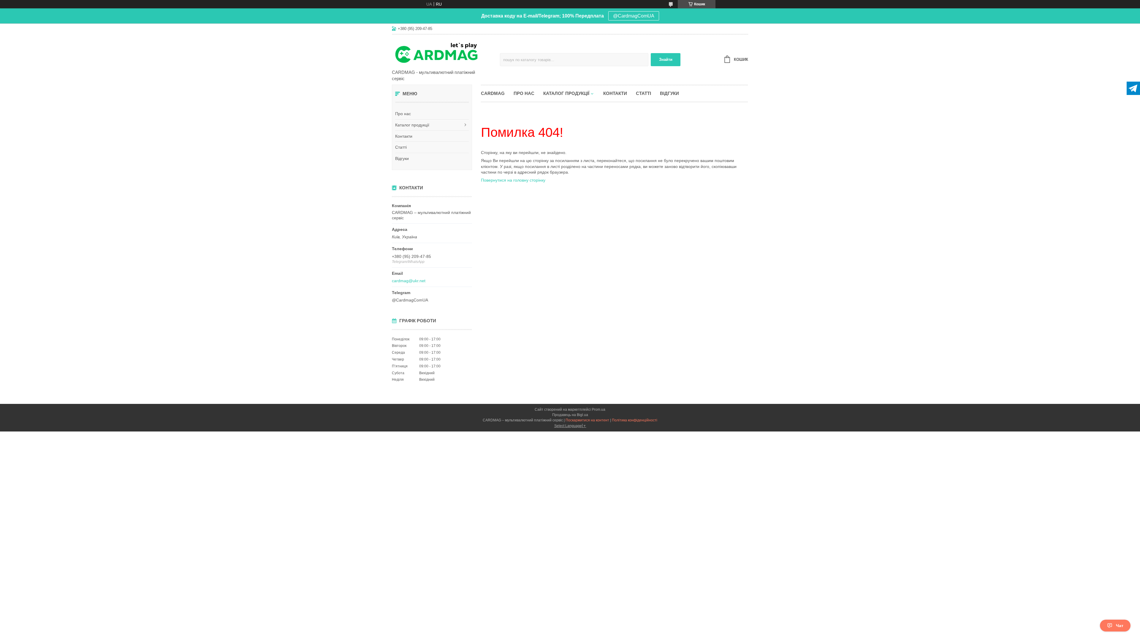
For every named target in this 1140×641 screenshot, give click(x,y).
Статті (401, 147)
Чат (1119, 625)
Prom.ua (598, 409)
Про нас (403, 113)
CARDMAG (493, 93)
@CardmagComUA (633, 15)
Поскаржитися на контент (587, 420)
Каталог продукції (412, 125)
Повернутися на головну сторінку (513, 180)
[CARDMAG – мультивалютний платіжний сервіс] (444, 52)
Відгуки (402, 158)
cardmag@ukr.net (408, 280)
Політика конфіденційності (634, 420)
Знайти (665, 59)
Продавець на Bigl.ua (570, 415)
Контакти (403, 136)
